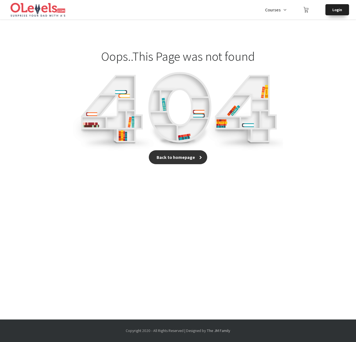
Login (337, 9)
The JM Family (218, 330)
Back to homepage (176, 157)
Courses (273, 10)
